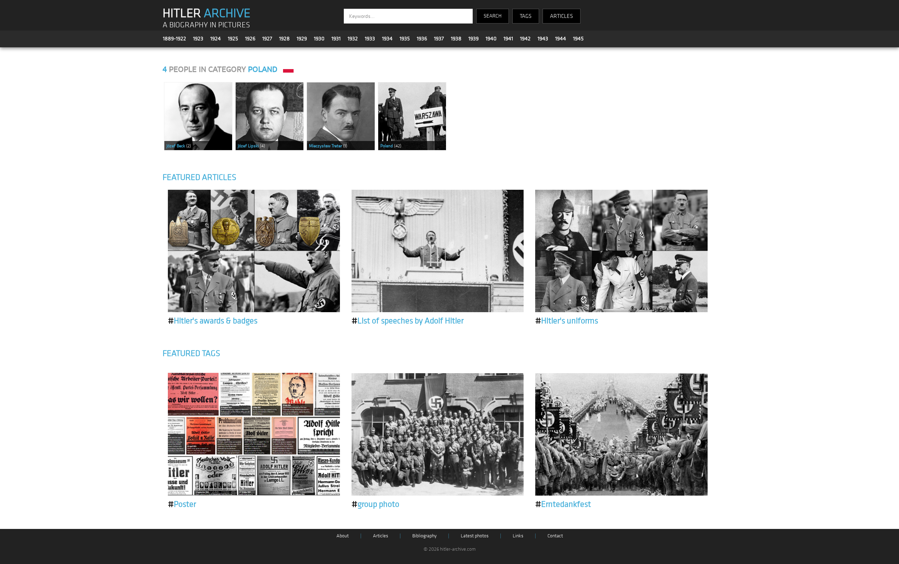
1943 (543, 38)
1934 (387, 38)
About (342, 535)
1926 (250, 38)
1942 (525, 38)
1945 (578, 38)
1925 (233, 38)
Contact (555, 535)
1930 (319, 38)
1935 (405, 38)
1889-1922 (174, 38)
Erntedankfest (563, 504)
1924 (215, 38)
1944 (560, 38)
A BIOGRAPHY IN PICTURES (206, 25)
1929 (302, 38)
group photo (375, 504)
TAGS (526, 16)
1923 (198, 38)
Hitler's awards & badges (212, 321)
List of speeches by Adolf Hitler (408, 321)
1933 (370, 38)
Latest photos (474, 535)
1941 (508, 38)
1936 (422, 38)
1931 (336, 38)
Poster (182, 504)
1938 (456, 38)
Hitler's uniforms (566, 321)
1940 (491, 38)
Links (518, 535)
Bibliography (424, 535)
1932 (353, 38)
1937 (439, 38)
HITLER (206, 13)
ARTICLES (561, 16)
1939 (473, 38)
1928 (284, 38)
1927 (267, 38)
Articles (380, 535)
